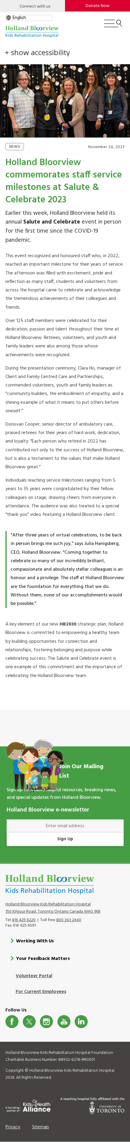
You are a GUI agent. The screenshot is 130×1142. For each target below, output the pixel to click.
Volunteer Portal (34, 976)
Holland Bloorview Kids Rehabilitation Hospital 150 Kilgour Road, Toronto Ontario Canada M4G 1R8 (52, 908)
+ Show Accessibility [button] (37, 52)
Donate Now (97, 5)
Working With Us (35, 941)
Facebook (11, 1021)
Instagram (46, 1021)
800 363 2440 (68, 920)
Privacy (12, 1127)
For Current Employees (41, 992)
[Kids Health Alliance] (27, 1104)
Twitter (29, 1021)
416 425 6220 (24, 920)
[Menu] (113, 26)
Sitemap (40, 1127)
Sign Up (65, 839)
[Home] (32, 32)
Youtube (63, 1021)
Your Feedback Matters (43, 959)
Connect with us (35, 6)
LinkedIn (81, 1021)
